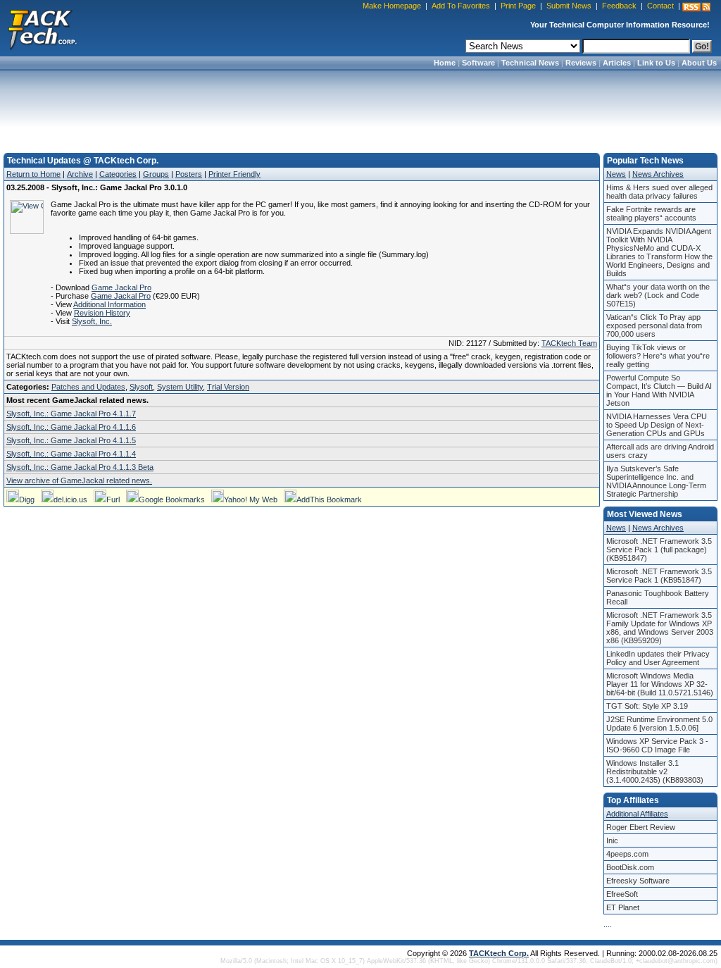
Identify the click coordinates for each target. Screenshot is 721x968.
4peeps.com (627, 854)
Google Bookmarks (172, 499)
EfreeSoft (622, 894)
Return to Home (33, 174)
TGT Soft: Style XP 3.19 (647, 706)
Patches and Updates (88, 387)
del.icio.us (70, 499)
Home (445, 62)
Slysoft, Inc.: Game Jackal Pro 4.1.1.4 (71, 453)
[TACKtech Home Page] (42, 28)
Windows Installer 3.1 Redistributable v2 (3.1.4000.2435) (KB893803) (654, 771)
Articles (617, 62)
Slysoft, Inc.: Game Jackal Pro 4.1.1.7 (71, 413)
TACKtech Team (569, 343)
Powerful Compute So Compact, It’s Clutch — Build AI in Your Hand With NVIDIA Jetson (659, 390)
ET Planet (622, 907)
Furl (113, 499)
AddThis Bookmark (329, 499)
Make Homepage (392, 5)
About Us (699, 62)
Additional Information (109, 304)
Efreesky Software (638, 880)
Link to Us (656, 62)
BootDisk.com (630, 867)
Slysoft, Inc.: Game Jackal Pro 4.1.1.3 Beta (79, 467)
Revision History (102, 313)
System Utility (180, 387)
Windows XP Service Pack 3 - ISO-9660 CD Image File (657, 745)
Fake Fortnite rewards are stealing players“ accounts (651, 213)
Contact (660, 5)
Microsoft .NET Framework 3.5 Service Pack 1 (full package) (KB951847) (659, 549)
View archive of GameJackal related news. (79, 480)
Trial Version (228, 387)
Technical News (530, 62)
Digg (27, 499)
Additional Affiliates (637, 813)
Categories (118, 174)
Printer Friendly (234, 174)
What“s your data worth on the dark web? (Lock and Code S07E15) (658, 295)
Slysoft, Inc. (92, 321)
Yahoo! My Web (250, 499)
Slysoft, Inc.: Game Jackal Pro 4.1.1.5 (71, 440)
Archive (80, 174)
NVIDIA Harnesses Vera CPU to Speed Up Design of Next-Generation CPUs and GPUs (656, 425)
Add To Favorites (461, 5)
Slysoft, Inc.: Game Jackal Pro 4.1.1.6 (71, 427)
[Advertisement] (360, 107)
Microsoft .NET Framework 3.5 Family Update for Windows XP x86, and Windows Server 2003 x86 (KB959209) (659, 628)
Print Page (518, 5)
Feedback (619, 5)
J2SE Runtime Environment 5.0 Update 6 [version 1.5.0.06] (659, 723)
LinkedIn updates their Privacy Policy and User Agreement (658, 658)
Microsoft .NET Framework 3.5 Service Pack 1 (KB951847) (659, 575)
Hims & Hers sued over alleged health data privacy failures (659, 191)
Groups (156, 174)
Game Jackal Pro (121, 287)
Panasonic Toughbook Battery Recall (657, 597)
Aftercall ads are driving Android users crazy (660, 450)
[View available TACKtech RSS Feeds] (696, 7)
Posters (188, 174)
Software (478, 62)
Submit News (568, 5)
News (616, 174)
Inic (612, 840)
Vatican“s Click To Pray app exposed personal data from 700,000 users (654, 325)
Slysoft (141, 387)
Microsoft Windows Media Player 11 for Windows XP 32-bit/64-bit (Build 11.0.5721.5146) (659, 684)
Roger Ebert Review (640, 827)
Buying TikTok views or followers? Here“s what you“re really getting (658, 355)
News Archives (658, 174)
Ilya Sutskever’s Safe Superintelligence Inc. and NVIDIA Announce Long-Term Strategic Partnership (656, 481)
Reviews (580, 62)
